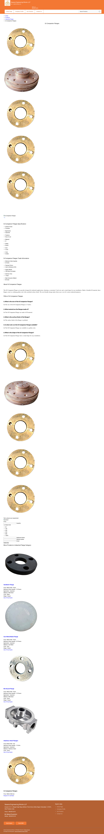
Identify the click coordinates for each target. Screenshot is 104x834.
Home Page (9, 11)
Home (6, 15)
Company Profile (19, 11)
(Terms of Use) (27, 829)
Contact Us (39, 11)
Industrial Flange (9, 19)
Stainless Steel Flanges (11, 740)
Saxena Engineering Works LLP (20, 3)
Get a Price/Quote (8, 597)
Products (7, 17)
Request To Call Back (9, 795)
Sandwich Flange (9, 584)
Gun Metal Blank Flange (11, 636)
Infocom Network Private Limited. (21, 831)
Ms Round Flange (9, 689)
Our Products (30, 11)
